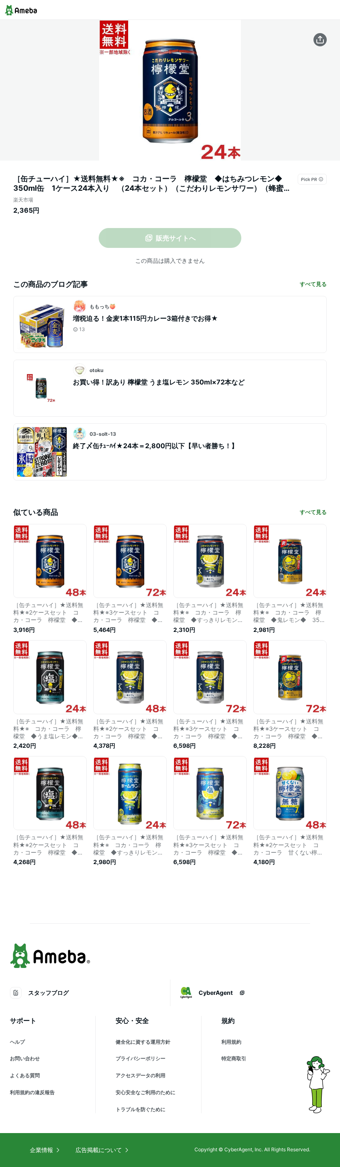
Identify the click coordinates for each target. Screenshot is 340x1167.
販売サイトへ (176, 238)
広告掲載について (98, 1149)
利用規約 (231, 1042)
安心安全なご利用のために (145, 1092)
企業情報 (41, 1149)
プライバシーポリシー (140, 1058)
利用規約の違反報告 (32, 1092)
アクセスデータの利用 (140, 1075)
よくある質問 (25, 1075)
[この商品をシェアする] (320, 39)
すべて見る (313, 284)
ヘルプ (17, 1042)
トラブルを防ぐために (140, 1109)
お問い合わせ (25, 1058)
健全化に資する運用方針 (143, 1042)
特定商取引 (233, 1058)
